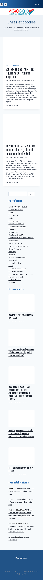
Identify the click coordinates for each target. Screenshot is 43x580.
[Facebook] (1, 4)
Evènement (12, 230)
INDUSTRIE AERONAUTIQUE (19, 246)
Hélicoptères (13, 241)
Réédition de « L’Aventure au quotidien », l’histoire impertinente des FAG (20, 149)
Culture (11, 218)
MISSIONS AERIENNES (17, 258)
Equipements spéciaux (17, 227)
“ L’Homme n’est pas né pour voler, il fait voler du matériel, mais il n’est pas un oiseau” (21, 352)
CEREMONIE (13, 215)
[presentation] (21, 49)
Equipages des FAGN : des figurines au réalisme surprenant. (20, 73)
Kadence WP (21, 574)
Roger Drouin (12, 157)
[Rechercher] (31, 194)
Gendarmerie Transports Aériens (21, 238)
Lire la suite (12, 106)
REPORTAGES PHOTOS (17, 269)
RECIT (10, 266)
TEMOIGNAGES (14, 280)
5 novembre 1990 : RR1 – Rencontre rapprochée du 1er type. (21, 491)
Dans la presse (14, 221)
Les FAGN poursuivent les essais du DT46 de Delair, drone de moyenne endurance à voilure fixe (21, 433)
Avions (11, 213)
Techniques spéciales (16, 277)
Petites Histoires (14, 263)
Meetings (12, 252)
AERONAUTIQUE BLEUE (17, 207)
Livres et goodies (12, 65)
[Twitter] (5, 4)
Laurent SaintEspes (14, 81)
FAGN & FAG (13, 232)
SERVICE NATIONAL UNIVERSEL (20, 274)
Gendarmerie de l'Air (16, 235)
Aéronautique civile (15, 210)
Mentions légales (21, 558)
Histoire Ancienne (15, 244)
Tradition (11, 283)
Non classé (12, 260)
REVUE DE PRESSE (15, 272)
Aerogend (12, 537)
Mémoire (11, 255)
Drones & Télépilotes (16, 224)
